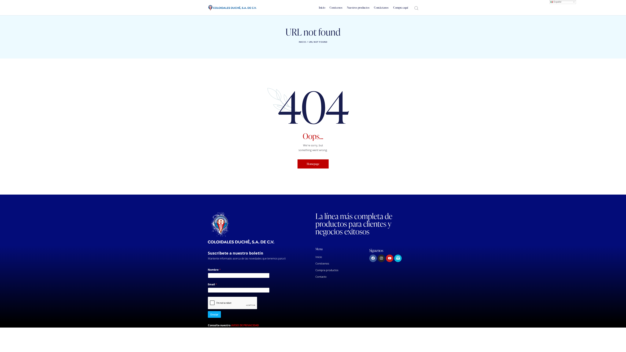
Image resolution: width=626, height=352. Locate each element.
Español (557, 2)
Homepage (313, 164)
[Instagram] (381, 258)
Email (212, 284)
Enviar (214, 314)
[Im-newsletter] (398, 258)
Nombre (214, 269)
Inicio (302, 41)
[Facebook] (373, 258)
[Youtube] (389, 258)
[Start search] (416, 8)
